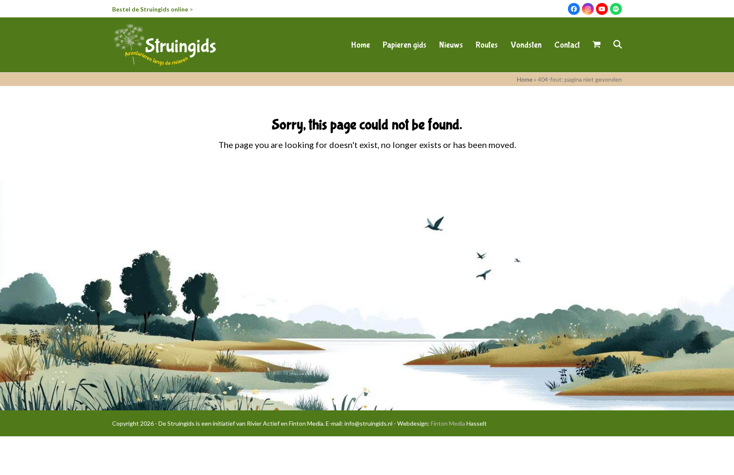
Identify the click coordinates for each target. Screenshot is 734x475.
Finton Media (448, 423)
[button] (596, 44)
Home (525, 79)
